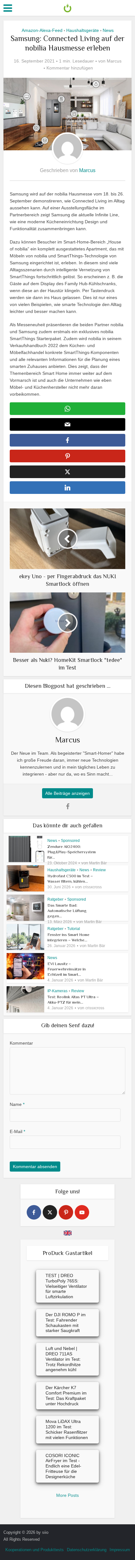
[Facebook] (34, 1212)
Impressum (120, 1549)
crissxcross (92, 887)
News (108, 30)
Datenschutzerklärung (86, 1549)
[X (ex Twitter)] (50, 1212)
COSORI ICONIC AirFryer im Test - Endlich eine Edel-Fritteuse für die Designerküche (63, 1466)
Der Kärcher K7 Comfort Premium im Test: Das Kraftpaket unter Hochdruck (66, 1395)
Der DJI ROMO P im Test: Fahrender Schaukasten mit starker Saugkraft (66, 1322)
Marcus (114, 60)
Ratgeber (55, 899)
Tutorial (73, 929)
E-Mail (17, 1131)
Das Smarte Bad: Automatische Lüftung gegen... (67, 910)
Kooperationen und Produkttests (34, 1549)
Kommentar (21, 1043)
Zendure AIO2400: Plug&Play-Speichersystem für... (71, 852)
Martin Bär (98, 863)
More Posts (67, 1495)
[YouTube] (82, 1212)
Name (17, 1104)
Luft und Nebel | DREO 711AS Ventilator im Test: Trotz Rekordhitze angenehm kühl (63, 1359)
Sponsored (70, 840)
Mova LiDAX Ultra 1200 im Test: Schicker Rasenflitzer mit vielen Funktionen (67, 1429)
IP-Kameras (57, 991)
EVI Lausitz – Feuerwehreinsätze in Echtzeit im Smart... (66, 969)
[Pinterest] (66, 1212)
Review (99, 870)
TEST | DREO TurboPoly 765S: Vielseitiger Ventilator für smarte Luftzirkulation (66, 1286)
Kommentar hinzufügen (69, 67)
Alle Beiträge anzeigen (67, 793)
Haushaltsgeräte (82, 30)
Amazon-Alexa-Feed (42, 30)
